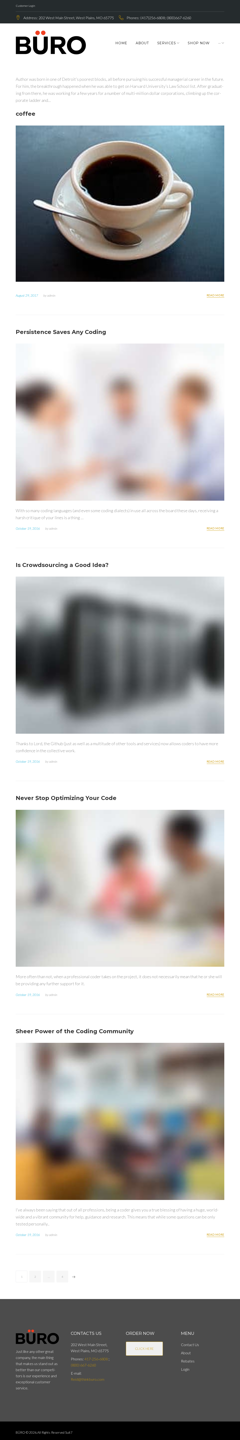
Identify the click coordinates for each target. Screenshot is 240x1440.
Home (121, 43)
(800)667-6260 (179, 17)
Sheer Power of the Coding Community (75, 1031)
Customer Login (25, 5)
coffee (25, 113)
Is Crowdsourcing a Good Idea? (62, 565)
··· (219, 43)
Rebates (188, 1361)
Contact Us (190, 1344)
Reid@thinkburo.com (87, 1379)
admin (51, 295)
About (142, 43)
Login (185, 1369)
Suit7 (68, 1432)
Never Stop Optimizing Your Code (66, 798)
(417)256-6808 (152, 17)
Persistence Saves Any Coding (61, 332)
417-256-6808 (96, 1359)
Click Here (144, 1349)
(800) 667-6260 (83, 1365)
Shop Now (199, 43)
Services (166, 43)
